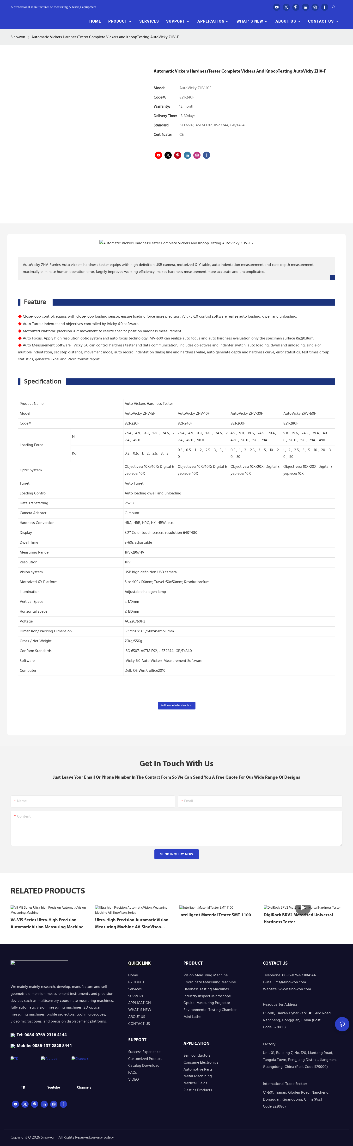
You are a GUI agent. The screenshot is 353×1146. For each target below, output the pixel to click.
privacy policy (102, 1137)
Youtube (53, 1087)
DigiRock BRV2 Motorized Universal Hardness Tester (298, 918)
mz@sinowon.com (290, 982)
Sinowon (18, 37)
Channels (84, 1087)
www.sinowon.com (295, 989)
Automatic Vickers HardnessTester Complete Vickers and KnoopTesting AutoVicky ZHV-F (105, 37)
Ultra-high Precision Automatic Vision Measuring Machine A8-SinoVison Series (132, 924)
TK (23, 1087)
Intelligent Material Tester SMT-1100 (215, 915)
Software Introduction (176, 705)
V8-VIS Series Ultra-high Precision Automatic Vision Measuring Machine (47, 924)
